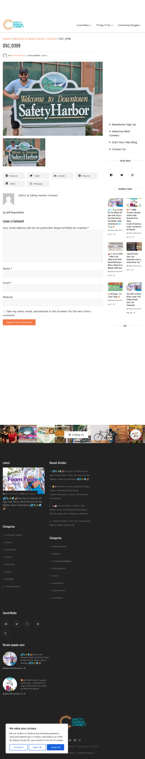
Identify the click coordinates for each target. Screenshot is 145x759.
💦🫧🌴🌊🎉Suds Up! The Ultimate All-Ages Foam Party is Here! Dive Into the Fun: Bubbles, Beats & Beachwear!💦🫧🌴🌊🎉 (115, 218)
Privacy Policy (68, 753)
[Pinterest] (38, 624)
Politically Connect (13, 535)
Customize (19, 747)
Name (7, 268)
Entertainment (59, 568)
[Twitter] (122, 175)
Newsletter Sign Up (124, 124)
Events (55, 575)
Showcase (10, 564)
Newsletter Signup (85, 753)
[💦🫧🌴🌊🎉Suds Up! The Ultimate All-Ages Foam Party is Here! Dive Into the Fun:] (115, 203)
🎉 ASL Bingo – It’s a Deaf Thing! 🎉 (115, 295)
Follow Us (78, 434)
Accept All (55, 747)
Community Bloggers (129, 25)
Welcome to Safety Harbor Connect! (35, 38)
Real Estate (10, 549)
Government (58, 583)
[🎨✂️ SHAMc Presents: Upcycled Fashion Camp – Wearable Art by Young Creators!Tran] (134, 203)
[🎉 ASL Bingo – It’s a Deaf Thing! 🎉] (115, 287)
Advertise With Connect (119, 133)
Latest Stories (30, 493)
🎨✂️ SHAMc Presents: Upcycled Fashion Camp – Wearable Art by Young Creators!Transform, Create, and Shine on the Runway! (134, 219)
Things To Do (103, 25)
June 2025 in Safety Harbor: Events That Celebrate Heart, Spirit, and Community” (134, 299)
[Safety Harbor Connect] (72, 718)
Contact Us (119, 149)
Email (7, 282)
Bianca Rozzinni (12, 493)
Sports (8, 571)
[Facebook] (111, 175)
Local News (83, 25)
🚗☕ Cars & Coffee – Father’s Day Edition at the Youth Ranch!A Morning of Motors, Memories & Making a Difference (115, 260)
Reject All (37, 747)
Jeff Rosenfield (18, 55)
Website (8, 297)
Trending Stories (12, 586)
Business (56, 553)
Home (6, 38)
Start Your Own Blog (124, 142)
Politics (8, 542)
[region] (37, 738)
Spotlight (9, 579)
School (8, 557)
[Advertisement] (72, 8)
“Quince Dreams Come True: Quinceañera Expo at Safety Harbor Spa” (134, 258)
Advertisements (59, 546)
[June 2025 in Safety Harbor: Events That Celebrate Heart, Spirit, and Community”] (134, 287)
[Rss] (6, 633)
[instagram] (132, 175)
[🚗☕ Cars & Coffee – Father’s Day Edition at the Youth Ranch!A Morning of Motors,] (115, 247)
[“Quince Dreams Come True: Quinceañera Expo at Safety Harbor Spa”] (134, 247)
